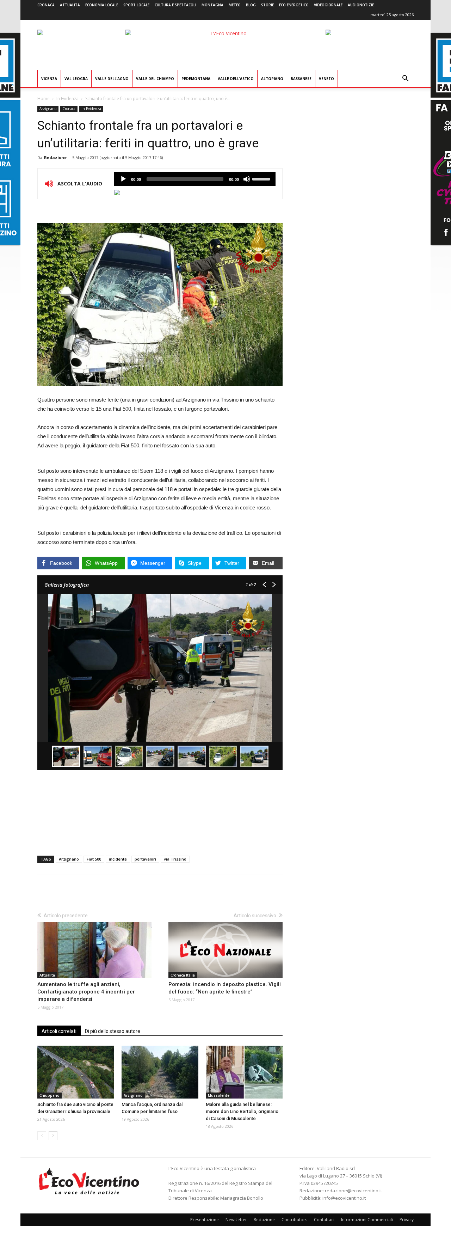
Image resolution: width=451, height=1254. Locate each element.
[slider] (262, 178)
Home (43, 99)
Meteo (235, 4)
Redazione (55, 157)
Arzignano (47, 108)
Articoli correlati (59, 1031)
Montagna (212, 4)
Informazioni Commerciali (367, 1220)
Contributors (294, 1220)
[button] (405, 79)
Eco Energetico (294, 4)
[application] (195, 179)
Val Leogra (76, 78)
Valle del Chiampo (155, 78)
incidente (118, 859)
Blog (251, 4)
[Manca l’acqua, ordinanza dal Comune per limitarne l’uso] (160, 1072)
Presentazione (204, 1220)
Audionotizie (361, 4)
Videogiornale (328, 4)
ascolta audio (123, 179)
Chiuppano (49, 1095)
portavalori (145, 859)
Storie (267, 4)
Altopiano (272, 78)
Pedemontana (195, 78)
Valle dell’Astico (236, 78)
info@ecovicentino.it (344, 1198)
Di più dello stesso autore (112, 1031)
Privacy (407, 1220)
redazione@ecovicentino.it (353, 1190)
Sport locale (136, 4)
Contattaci (324, 1220)
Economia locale (101, 4)
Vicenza (49, 78)
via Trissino (175, 859)
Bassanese (301, 78)
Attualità (70, 4)
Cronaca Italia (183, 975)
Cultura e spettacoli (175, 4)
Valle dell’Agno (112, 78)
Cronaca (46, 4)
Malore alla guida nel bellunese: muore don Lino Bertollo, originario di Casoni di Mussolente (242, 1111)
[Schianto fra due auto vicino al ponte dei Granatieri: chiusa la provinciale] (75, 1072)
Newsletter (236, 1220)
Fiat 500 (94, 859)
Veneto (326, 78)
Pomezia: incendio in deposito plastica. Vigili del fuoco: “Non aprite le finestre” (224, 988)
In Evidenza (67, 99)
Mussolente (218, 1095)
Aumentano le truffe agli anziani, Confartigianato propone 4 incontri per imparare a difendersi (86, 991)
